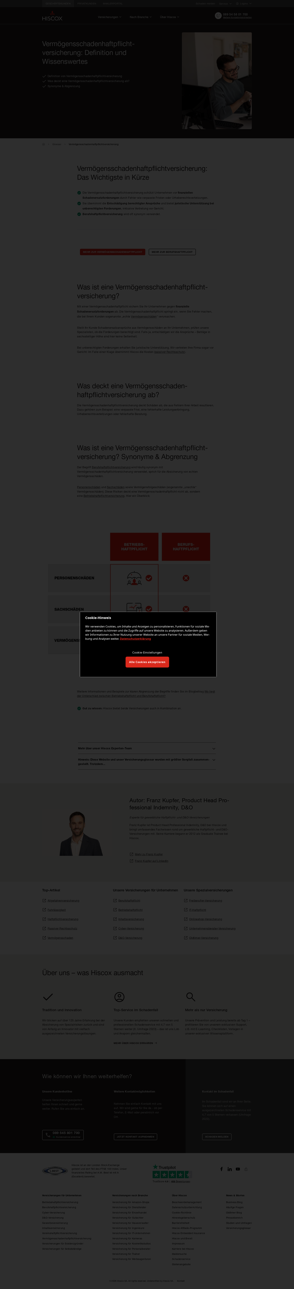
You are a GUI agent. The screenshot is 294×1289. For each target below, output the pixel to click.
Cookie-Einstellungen (147, 652)
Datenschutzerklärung (135, 639)
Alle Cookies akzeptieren (147, 662)
